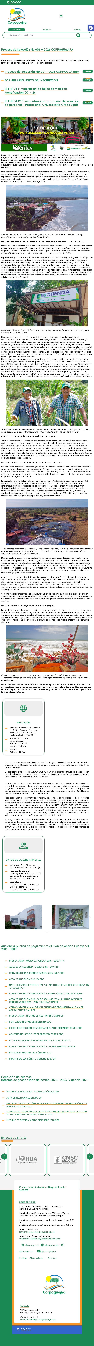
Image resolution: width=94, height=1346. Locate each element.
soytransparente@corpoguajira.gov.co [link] (37, 1232)
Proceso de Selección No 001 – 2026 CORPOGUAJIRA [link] (37, 49)
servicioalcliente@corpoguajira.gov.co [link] (37, 1319)
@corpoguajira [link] (32, 1245)
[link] (91, 28)
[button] (61, 16)
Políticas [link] (23, 1258)
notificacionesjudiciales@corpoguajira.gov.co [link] (39, 1238)
